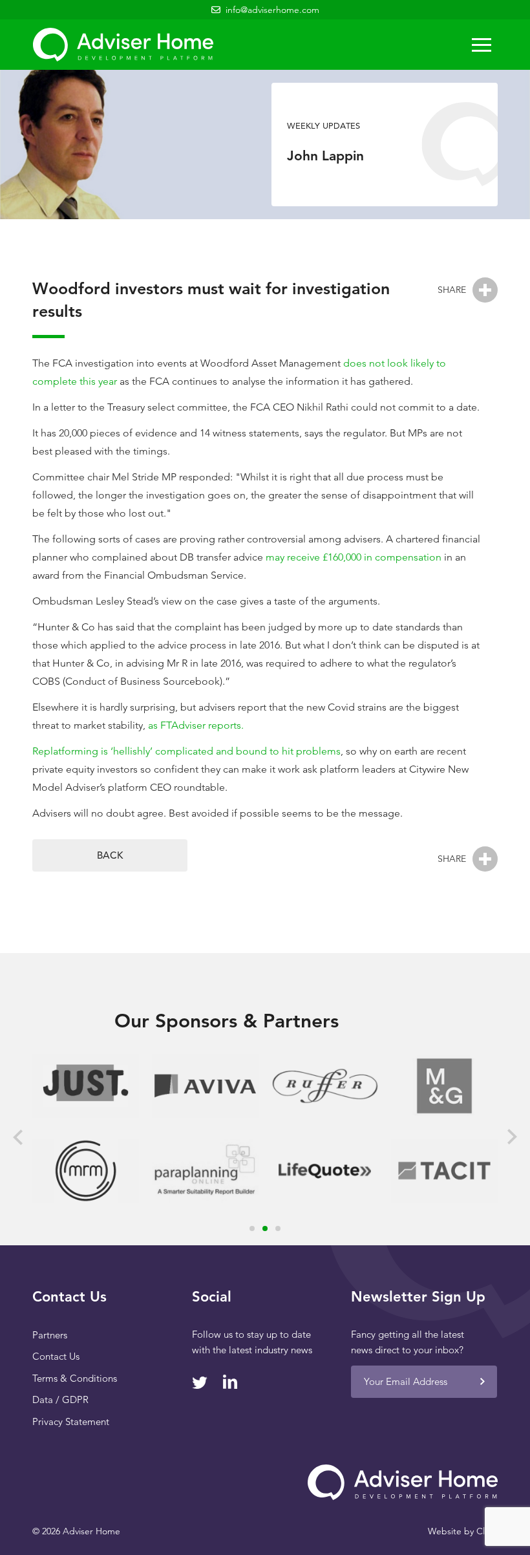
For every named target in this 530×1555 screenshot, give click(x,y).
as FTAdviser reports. (196, 725)
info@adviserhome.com (272, 10)
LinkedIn (230, 1382)
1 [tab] (252, 1228)
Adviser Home (122, 44)
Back (110, 855)
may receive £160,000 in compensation (353, 557)
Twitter (199, 1383)
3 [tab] (278, 1228)
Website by (463, 1531)
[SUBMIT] (482, 1382)
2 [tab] (265, 1228)
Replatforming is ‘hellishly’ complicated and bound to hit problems (186, 751)
